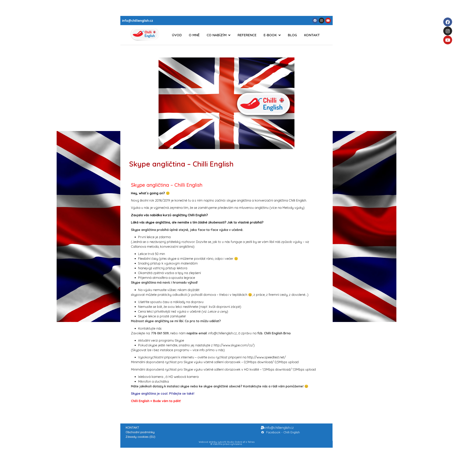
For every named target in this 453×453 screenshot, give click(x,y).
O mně (194, 35)
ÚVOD (177, 35)
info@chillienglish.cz (137, 21)
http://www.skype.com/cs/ (233, 345)
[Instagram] (447, 31)
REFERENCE (246, 35)
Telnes (251, 441)
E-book (270, 35)
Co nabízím (216, 35)
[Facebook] (447, 22)
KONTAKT (312, 35)
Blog (292, 35)
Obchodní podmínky (140, 432)
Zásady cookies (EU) (140, 437)
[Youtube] (447, 40)
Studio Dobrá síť (236, 441)
